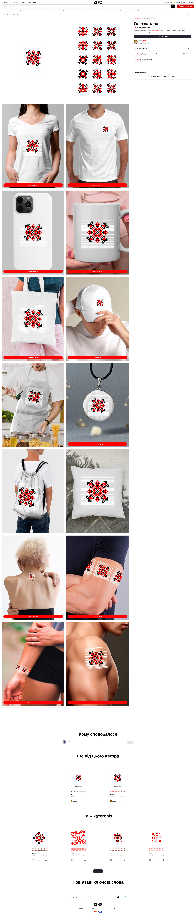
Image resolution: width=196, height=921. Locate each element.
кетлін (107, 10)
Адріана (34, 853)
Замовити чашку (97, 271)
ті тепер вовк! (27, 10)
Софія (151, 853)
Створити (184, 6)
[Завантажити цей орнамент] (85, 801)
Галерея (130, 742)
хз (75, 10)
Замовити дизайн (33, 616)
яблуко (94, 10)
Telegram (172, 76)
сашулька (114, 10)
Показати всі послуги (162, 65)
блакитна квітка (49, 10)
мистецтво (19, 10)
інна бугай (12, 10)
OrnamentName (96, 908)
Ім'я (135, 27)
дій (84, 10)
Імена (14, 14)
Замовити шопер (33, 357)
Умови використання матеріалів (105, 897)
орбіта (56, 10)
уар (80, 10)
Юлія (72, 794)
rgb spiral (139, 10)
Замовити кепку (97, 357)
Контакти (35, 2)
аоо (89, 10)
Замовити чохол (33, 271)
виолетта (101, 10)
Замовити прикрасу (97, 444)
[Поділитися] (192, 14)
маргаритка (121, 10)
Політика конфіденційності (87, 897)
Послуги (23, 2)
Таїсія (111, 853)
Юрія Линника (115, 908)
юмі (134, 10)
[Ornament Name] (98, 2)
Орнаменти (16, 2)
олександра (98, 888)
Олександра (20, 14)
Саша (72, 853)
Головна (4, 14)
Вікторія (144, 40)
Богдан (112, 794)
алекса (128, 10)
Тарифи (29, 2)
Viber (165, 76)
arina (42, 10)
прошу (70, 10)
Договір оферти (74, 897)
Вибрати (185, 53)
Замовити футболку (33, 185)
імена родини (63, 10)
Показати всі (98, 871)
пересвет (35, 10)
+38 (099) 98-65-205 (155, 76)
